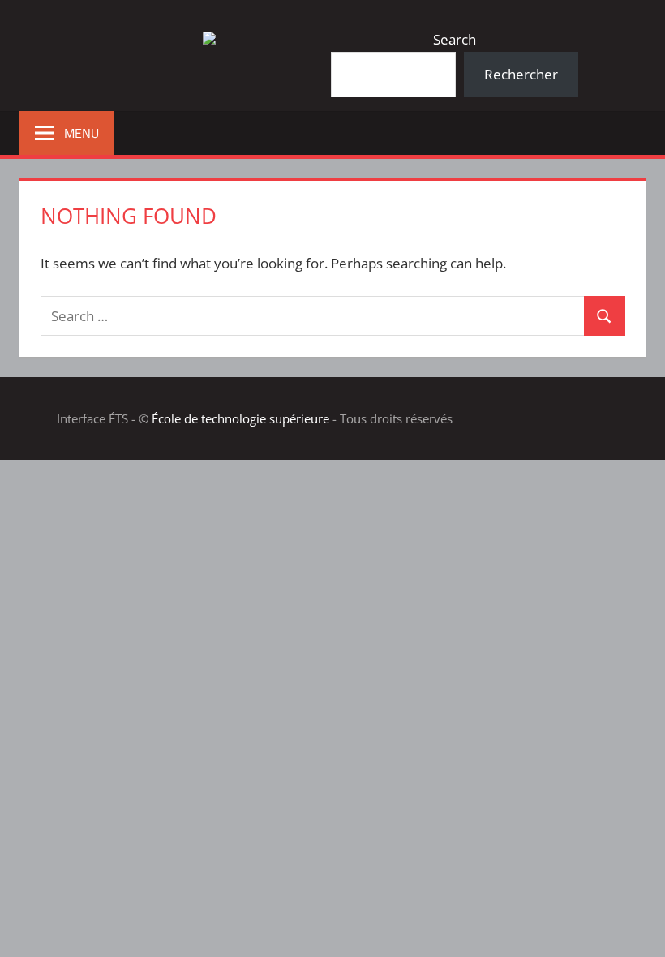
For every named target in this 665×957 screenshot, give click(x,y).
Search (454, 39)
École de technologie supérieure (240, 418)
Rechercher (521, 74)
